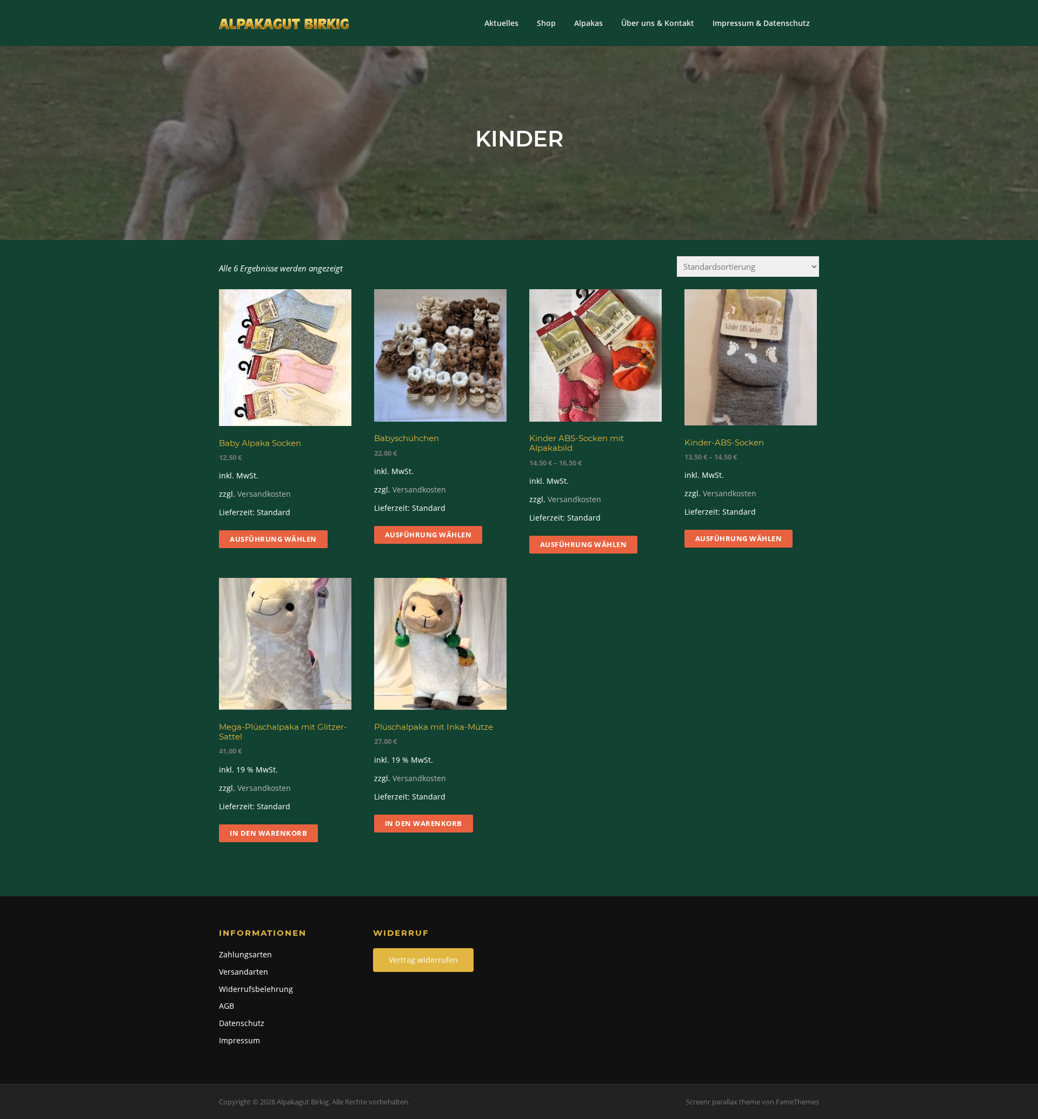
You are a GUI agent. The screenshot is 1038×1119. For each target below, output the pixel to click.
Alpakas (588, 23)
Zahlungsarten (245, 954)
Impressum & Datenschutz (761, 23)
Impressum (239, 1040)
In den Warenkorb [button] (268, 833)
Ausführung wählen (273, 539)
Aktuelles (501, 23)
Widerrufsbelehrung (256, 989)
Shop (546, 23)
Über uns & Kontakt (657, 23)
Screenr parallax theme (723, 1102)
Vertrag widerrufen (423, 960)
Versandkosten (264, 494)
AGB (226, 1006)
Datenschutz (241, 1023)
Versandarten (243, 972)
